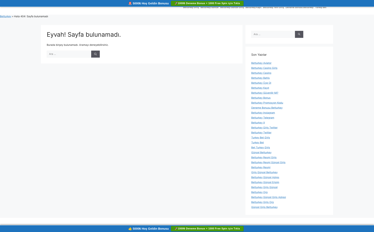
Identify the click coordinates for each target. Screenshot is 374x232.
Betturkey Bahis (260, 77)
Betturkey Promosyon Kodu (267, 102)
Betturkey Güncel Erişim (265, 182)
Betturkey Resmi (260, 167)
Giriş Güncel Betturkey (264, 172)
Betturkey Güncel (210, 7)
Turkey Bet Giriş (260, 137)
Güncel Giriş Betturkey (264, 207)
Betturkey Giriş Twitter (264, 127)
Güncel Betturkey (261, 152)
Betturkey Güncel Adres (265, 177)
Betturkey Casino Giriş (264, 68)
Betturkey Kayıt (253, 7)
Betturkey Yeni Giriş (273, 7)
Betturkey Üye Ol (261, 82)
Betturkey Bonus (261, 97)
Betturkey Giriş (191, 7)
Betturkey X (258, 122)
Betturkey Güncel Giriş (232, 7)
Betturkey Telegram (262, 117)
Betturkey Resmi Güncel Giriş (268, 162)
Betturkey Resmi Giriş (264, 157)
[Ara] (95, 54)
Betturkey (5, 16)
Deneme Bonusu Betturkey (267, 107)
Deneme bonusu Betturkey (299, 7)
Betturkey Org (259, 192)
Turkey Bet (320, 7)
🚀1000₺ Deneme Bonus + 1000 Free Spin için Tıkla (207, 3)
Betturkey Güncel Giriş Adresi (268, 197)
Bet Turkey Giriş (260, 147)
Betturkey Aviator (261, 63)
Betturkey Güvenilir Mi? (264, 92)
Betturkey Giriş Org (262, 202)
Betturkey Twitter (261, 132)
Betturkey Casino (261, 72)
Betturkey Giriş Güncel (264, 187)
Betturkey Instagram (263, 112)
